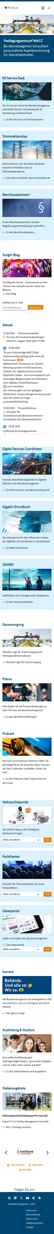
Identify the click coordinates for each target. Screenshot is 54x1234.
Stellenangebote (13, 1088)
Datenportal (10, 911)
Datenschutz (32, 1218)
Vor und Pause (47, 29)
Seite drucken (17, 1164)
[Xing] (34, 1199)
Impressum (31, 1210)
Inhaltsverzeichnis (34, 1222)
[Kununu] (39, 1199)
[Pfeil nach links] (6, 1155)
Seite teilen (37, 1164)
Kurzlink (27, 1169)
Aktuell (7, 325)
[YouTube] (28, 1199)
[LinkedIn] (9, 1199)
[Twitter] (22, 1199)
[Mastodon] (16, 1199)
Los (47, 839)
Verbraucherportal (15, 802)
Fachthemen (11, 856)
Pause (41, 29)
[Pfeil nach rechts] (47, 1155)
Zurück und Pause (35, 29)
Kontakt (30, 1227)
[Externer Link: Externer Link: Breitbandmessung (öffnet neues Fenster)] (25, 1152)
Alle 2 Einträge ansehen (18, 1127)
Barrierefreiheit (33, 1214)
